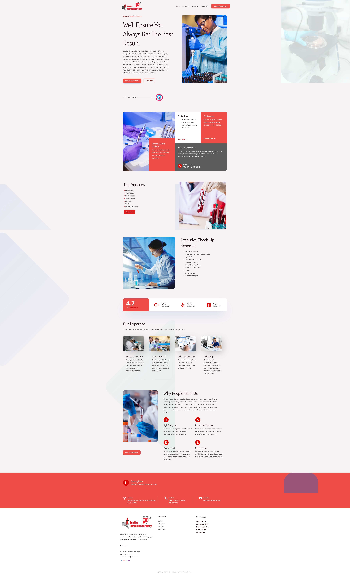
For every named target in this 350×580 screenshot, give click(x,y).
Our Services (200, 532)
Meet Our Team (201, 530)
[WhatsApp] (126, 560)
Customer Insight (202, 524)
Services (195, 6)
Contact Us (204, 6)
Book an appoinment (188, 164)
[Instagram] (129, 560)
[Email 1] (124, 560)
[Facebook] (121, 560)
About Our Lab (201, 521)
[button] (220, 6)
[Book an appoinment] (180, 166)
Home (178, 6)
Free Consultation (202, 527)
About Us (186, 6)
